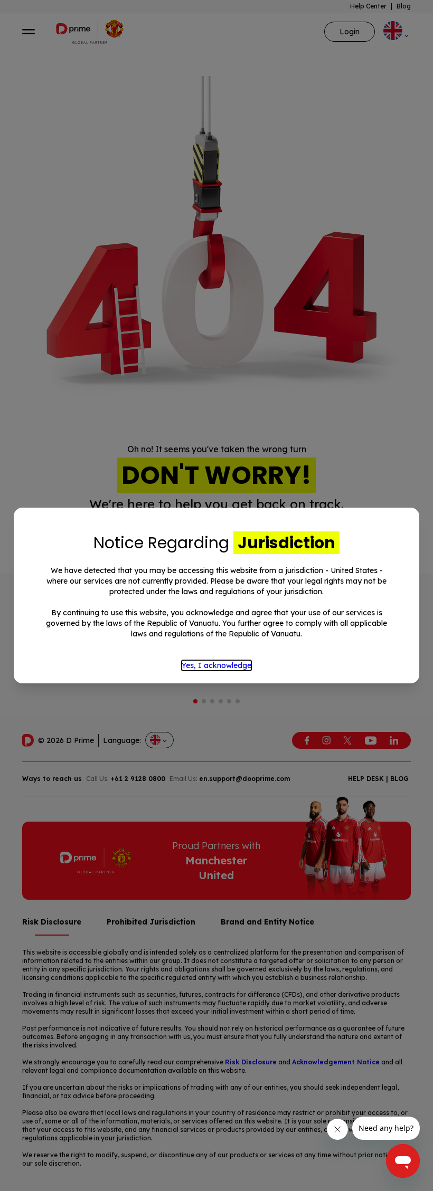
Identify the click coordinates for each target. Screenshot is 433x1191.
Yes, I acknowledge (216, 665)
